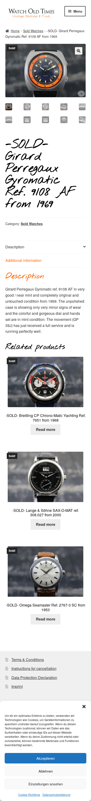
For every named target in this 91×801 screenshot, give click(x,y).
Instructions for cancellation (33, 668)
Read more (45, 429)
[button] (84, 706)
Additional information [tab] (23, 260)
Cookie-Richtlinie (29, 795)
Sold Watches (33, 30)
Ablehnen (45, 771)
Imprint (17, 686)
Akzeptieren (45, 758)
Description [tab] (14, 247)
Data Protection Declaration (34, 677)
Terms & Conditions (27, 659)
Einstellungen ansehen (45, 783)
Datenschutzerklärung (56, 795)
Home (15, 30)
